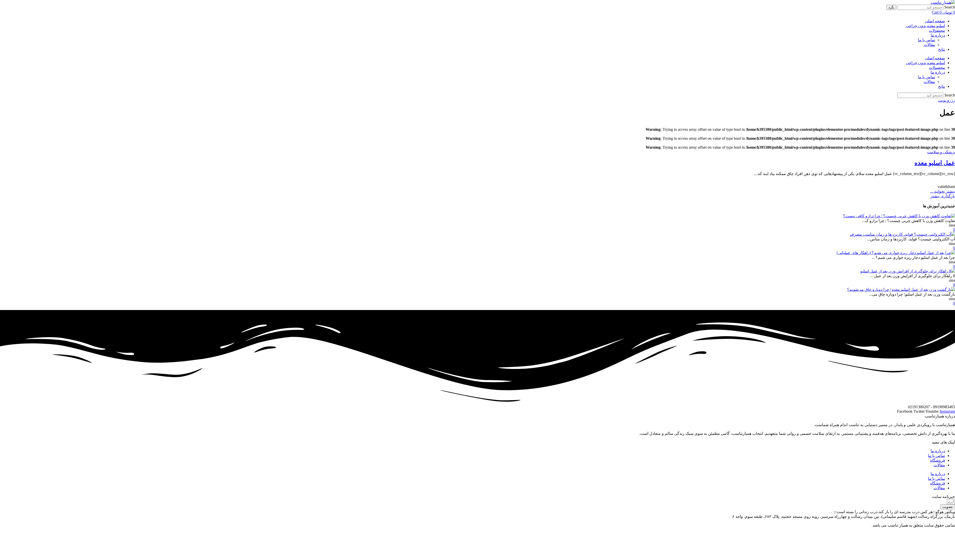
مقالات (929, 45)
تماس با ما (926, 40)
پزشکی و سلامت (941, 152)
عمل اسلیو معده (934, 163)
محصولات (937, 30)
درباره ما (938, 35)
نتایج (941, 49)
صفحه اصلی (935, 21)
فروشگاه (937, 460)
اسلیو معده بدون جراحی (925, 26)
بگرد (891, 7)
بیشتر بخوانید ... (942, 191)
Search (949, 7)
